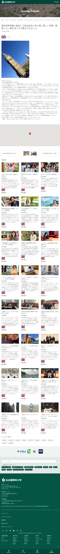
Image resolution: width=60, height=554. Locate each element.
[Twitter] (3, 530)
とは (2, 537)
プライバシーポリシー (6, 516)
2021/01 (31, 440)
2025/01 (4, 440)
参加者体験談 (20, 20)
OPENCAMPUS (51, 552)
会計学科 (37, 540)
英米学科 (48, 539)
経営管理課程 (4, 535)
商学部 (37, 535)
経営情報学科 (15, 540)
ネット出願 (23, 552)
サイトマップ (4, 513)
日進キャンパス (5, 484)
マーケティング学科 (39, 539)
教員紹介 (14, 543)
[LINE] (10, 530)
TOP (3, 20)
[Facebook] (6, 530)
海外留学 (7, 20)
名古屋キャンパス (5, 491)
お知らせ (14, 542)
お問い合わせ (4, 523)
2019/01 (44, 440)
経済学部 (26, 535)
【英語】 (4, 540)
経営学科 (14, 539)
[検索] (57, 461)
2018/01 (51, 440)
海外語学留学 (13, 20)
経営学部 (15, 535)
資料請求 (8, 552)
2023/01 (18, 440)
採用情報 (3, 520)
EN (54, 2)
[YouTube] (14, 530)
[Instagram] (17, 530)
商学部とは (37, 537)
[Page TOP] (57, 547)
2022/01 (24, 440)
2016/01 (11, 443)
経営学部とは (15, 537)
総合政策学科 (26, 540)
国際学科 (48, 540)
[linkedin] (21, 530)
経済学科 (25, 539)
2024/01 (11, 440)
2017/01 (4, 443)
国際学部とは (49, 537)
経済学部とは (26, 537)
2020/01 (37, 440)
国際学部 (49, 535)
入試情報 (37, 552)
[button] (30, 134)
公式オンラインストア (6, 526)
